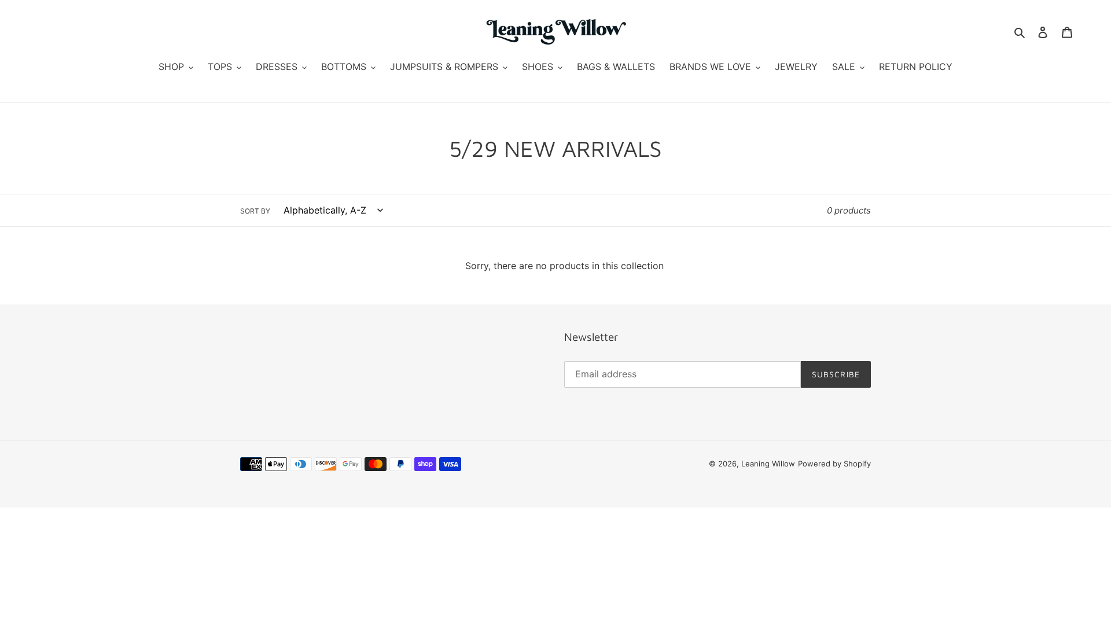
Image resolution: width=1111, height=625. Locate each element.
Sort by (255, 211)
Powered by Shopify (834, 463)
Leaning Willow (768, 463)
